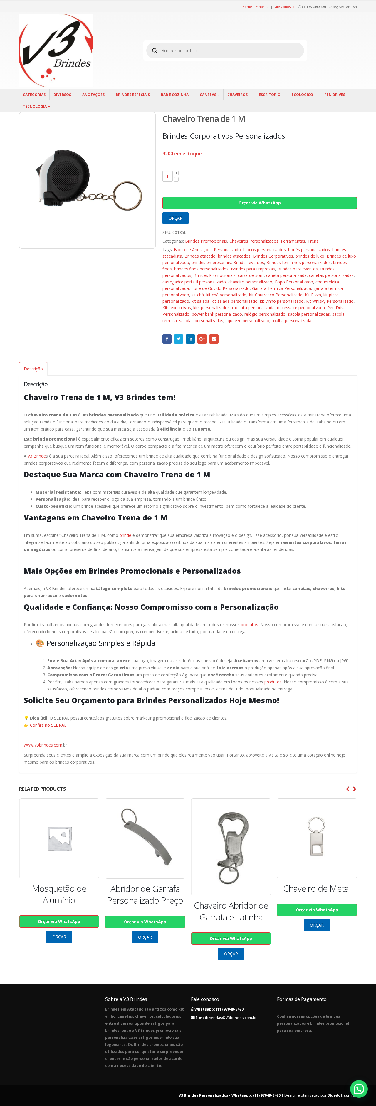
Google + (202, 339)
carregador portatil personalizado (194, 282)
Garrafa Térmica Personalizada (281, 288)
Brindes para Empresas (253, 269)
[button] (359, 1089)
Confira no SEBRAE (48, 725)
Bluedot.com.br (342, 1095)
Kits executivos (176, 307)
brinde (125, 535)
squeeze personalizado (247, 320)
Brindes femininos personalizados (298, 262)
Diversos (62, 94)
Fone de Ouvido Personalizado (220, 288)
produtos (249, 624)
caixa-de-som (251, 275)
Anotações (93, 94)
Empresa (263, 6)
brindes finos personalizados (201, 269)
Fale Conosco (283, 6)
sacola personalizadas (309, 314)
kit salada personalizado (235, 301)
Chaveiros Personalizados (253, 241)
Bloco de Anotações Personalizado (207, 249)
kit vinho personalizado (282, 301)
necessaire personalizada (301, 307)
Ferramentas (293, 241)
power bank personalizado (217, 314)
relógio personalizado (265, 314)
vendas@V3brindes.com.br (233, 1017)
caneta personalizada (286, 275)
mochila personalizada (253, 307)
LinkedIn (190, 339)
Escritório (270, 94)
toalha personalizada (291, 320)
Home (247, 6)
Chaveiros (237, 94)
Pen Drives (334, 94)
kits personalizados (211, 307)
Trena (313, 241)
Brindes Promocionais (206, 241)
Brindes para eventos (297, 269)
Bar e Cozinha (175, 94)
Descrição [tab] (33, 369)
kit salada (200, 301)
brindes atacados (234, 256)
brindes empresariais (211, 262)
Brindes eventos (248, 262)
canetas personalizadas (331, 275)
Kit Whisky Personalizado (330, 301)
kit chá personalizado (226, 294)
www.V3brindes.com (43, 745)
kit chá (198, 294)
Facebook (167, 339)
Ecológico (302, 94)
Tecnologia (35, 106)
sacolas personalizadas (201, 320)
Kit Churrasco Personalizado (276, 294)
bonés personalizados (309, 249)
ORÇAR (175, 218)
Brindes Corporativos (273, 256)
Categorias (34, 94)
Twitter (178, 339)
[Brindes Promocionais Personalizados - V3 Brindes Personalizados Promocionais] (56, 50)
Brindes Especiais (133, 94)
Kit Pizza (313, 294)
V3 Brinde (37, 456)
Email (214, 339)
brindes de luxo (310, 256)
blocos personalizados (264, 249)
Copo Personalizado (294, 282)
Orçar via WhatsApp (260, 203)
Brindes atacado (200, 256)
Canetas (208, 94)
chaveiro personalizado (250, 282)
